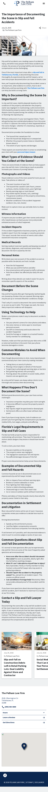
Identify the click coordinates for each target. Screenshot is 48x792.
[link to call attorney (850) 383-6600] (4, 3)
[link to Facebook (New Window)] (5, 775)
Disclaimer (39, 782)
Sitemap (29, 782)
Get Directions (9, 722)
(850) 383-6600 (10, 707)
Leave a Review (9, 717)
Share (44, 28)
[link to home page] (24, 3)
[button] (43, 3)
